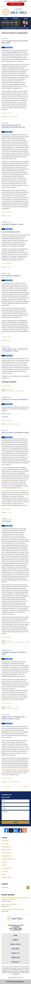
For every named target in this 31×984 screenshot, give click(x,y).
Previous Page (7, 786)
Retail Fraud (6, 849)
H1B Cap (7, 642)
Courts (7, 781)
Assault (5, 871)
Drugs (4, 865)
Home (5, 18)
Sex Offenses (6, 868)
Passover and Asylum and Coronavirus (13, 909)
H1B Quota (18, 642)
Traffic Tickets (7, 853)
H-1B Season (6, 521)
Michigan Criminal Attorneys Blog (15, 12)
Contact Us (15, 953)
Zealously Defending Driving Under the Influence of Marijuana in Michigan (15, 898)
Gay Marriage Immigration (11, 275)
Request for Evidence (10, 708)
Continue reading (6, 113)
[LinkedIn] (15, 830)
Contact (15, 18)
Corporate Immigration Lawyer (12, 224)
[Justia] (20, 830)
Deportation (8, 116)
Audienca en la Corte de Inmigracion (15, 399)
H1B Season (24, 642)
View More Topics (7, 877)
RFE (18, 708)
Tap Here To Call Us (15, 4)
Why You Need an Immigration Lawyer (15, 432)
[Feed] (24, 830)
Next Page (25, 786)
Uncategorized (17, 424)
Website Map (15, 957)
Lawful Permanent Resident (18, 390)
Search (27, 887)
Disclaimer (15, 948)
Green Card (7, 390)
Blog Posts (15, 962)
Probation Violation (8, 859)
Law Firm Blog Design (15, 981)
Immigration (16, 116)
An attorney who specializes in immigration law (15, 490)
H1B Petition (12, 642)
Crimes (11, 781)
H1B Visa (4, 643)
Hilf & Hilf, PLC (19, 977)
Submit (15, 822)
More (26, 18)
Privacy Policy (15, 944)
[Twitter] (11, 830)
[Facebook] (6, 830)
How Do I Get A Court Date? (9, 904)
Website (15, 940)
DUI (3, 874)
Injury (4, 862)
